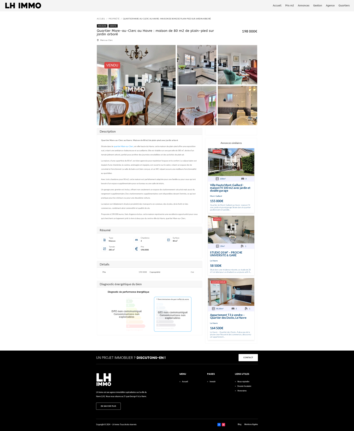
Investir (213, 381)
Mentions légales (251, 425)
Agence (330, 6)
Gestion (317, 6)
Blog (239, 425)
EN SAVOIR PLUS (108, 406)
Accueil (277, 6)
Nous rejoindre (243, 381)
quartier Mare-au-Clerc (123, 146)
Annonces (303, 6)
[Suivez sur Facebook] (219, 424)
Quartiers (344, 6)
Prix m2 (289, 6)
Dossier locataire (244, 386)
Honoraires (242, 390)
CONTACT (248, 357)
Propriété (114, 18)
